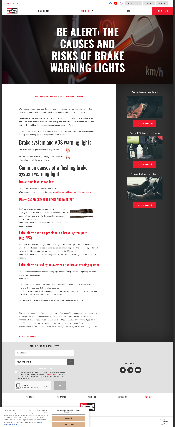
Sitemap (148, 397)
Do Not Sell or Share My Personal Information (68, 411)
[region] (44, 417)
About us (92, 397)
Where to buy (133, 3)
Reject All (68, 418)
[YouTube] (116, 4)
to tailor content (46, 369)
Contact (149, 3)
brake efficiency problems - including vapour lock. (71, 192)
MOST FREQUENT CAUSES (71, 96)
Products (43, 11)
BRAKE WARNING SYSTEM (46, 96)
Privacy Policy (13, 424)
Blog (128, 11)
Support (86, 11)
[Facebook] (110, 4)
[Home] (14, 11)
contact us (123, 397)
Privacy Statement (52, 374)
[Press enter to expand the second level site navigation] (93, 11)
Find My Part (163, 10)
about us (162, 3)
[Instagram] (121, 4)
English (11, 3)
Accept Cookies (68, 424)
